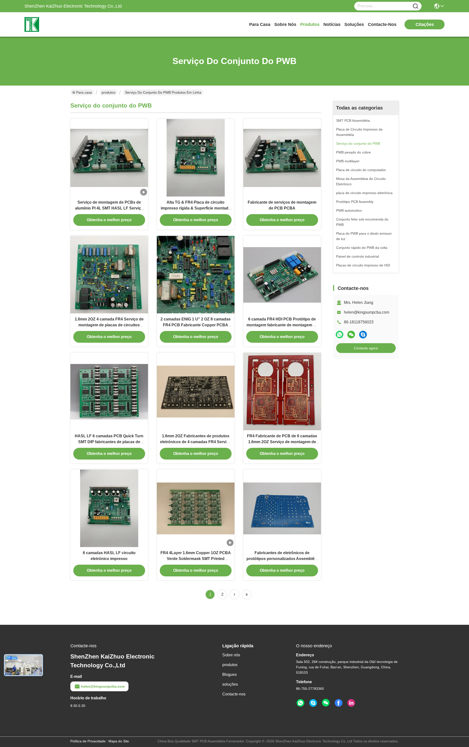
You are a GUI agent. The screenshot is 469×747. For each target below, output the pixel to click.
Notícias (332, 24)
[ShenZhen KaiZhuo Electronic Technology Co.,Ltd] (51, 24)
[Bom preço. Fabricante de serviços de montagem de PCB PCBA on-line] (282, 158)
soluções (354, 24)
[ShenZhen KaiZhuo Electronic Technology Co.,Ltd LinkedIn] (351, 703)
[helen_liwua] (363, 334)
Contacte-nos (382, 24)
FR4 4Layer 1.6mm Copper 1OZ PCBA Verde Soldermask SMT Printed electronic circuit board (195, 559)
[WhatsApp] (339, 334)
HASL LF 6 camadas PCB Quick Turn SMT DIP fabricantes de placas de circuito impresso (109, 442)
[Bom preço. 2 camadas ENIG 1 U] (195, 274)
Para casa (259, 24)
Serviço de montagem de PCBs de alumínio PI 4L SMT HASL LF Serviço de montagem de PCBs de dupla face (109, 208)
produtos (310, 24)
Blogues (229, 674)
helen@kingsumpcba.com (366, 312)
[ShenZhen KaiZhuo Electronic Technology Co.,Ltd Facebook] (338, 703)
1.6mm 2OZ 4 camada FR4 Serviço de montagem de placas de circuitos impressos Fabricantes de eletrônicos (109, 325)
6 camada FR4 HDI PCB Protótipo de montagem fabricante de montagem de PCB (282, 325)
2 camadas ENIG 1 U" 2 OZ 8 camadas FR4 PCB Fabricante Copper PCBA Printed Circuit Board (195, 325)
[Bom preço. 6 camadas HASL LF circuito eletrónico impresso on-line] (109, 508)
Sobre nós (285, 24)
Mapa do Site (118, 741)
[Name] (415, 6)
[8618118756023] (300, 703)
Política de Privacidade (88, 741)
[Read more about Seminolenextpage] (234, 594)
